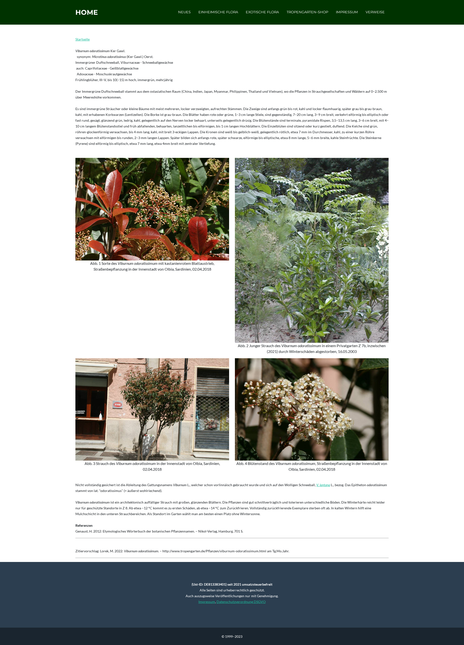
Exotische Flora (262, 12)
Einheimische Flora (218, 12)
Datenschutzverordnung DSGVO (241, 602)
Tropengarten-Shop (307, 12)
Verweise (375, 12)
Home (86, 12)
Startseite (82, 39)
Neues (184, 12)
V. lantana (323, 485)
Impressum (347, 12)
